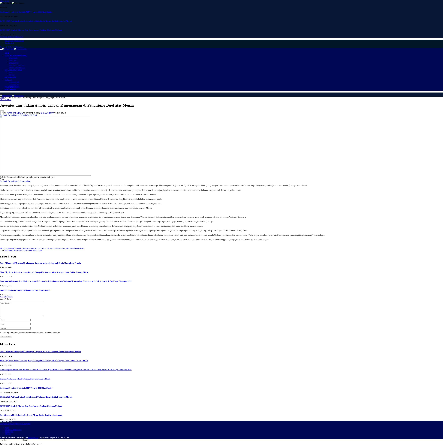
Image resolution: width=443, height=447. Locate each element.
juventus (26, 248)
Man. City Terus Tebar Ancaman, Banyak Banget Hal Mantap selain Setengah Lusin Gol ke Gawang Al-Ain (44, 272)
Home (7, 53)
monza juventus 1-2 (42, 248)
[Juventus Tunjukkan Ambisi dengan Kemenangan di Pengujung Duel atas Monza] (45, 175)
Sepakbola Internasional (14, 41)
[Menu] (1, 49)
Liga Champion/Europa (17, 65)
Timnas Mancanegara (17, 67)
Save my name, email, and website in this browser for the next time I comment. (31, 333)
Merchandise (10, 89)
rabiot (56, 248)
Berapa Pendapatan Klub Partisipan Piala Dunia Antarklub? (25, 290)
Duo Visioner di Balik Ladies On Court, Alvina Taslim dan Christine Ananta (31, 415)
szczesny (62, 248)
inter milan (18, 248)
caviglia (8, 248)
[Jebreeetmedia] (14, 49)
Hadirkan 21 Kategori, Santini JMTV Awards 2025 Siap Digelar (26, 12)
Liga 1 (11, 72)
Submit (25, 440)
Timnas (12, 75)
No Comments (47, 113)
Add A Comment (6, 297)
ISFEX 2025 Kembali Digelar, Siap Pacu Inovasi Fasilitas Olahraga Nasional (31, 30)
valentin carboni (72, 248)
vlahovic (81, 248)
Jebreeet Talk (14, 82)
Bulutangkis (9, 43)
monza (31, 248)
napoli (51, 248)
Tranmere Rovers (12, 87)
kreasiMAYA (33, 438)
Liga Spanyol (14, 63)
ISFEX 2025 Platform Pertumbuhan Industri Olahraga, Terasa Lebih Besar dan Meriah (36, 21)
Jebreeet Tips (14, 84)
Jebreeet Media (15, 113)
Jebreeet (8, 80)
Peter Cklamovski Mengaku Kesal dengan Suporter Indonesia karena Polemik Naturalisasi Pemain (40, 263)
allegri (2, 248)
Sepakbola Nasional (13, 70)
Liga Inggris (13, 58)
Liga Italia (12, 60)
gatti (12, 248)
